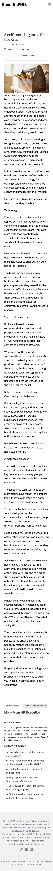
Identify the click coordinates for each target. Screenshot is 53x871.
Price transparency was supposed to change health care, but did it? (25, 762)
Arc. (18, 861)
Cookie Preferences (33, 864)
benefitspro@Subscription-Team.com (26, 844)
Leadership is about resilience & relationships (24, 771)
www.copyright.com (24, 731)
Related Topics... (13, 705)
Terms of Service (44, 861)
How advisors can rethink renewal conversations (25, 754)
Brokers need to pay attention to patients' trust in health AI (24, 796)
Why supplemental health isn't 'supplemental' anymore (23, 779)
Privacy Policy (17, 864)
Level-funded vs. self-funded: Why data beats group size (25, 787)
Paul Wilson (19, 45)
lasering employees (15, 407)
